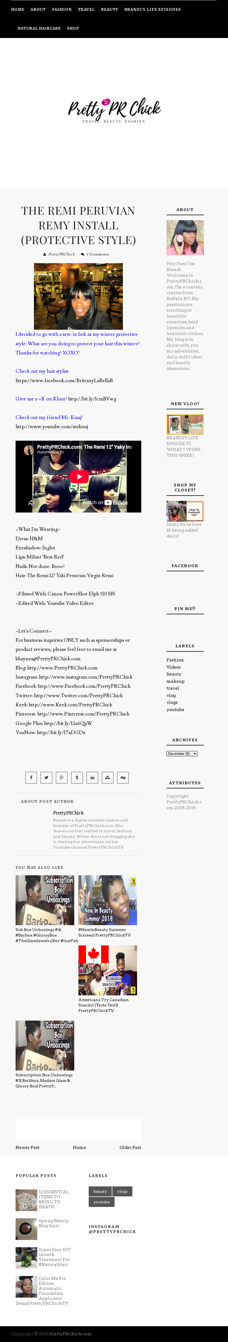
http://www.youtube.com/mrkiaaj (52, 426)
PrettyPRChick (61, 254)
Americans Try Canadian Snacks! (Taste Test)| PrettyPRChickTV (103, 1005)
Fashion (175, 660)
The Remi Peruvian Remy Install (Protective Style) (78, 225)
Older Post (130, 1147)
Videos (174, 667)
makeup (176, 681)
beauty (174, 674)
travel (173, 688)
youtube (175, 709)
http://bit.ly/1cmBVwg (92, 399)
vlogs (172, 702)
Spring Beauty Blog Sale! (54, 1223)
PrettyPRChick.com (70, 1333)
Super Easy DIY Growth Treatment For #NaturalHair (55, 1257)
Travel (86, 9)
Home (79, 1147)
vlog (171, 695)
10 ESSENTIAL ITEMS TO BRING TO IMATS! (54, 1199)
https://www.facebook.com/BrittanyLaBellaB (64, 380)
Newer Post (27, 1147)
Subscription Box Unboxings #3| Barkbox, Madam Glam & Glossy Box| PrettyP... (44, 1080)
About (38, 9)
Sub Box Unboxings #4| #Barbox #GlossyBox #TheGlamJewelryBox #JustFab (47, 935)
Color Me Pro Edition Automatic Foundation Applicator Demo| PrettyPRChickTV (42, 1291)
